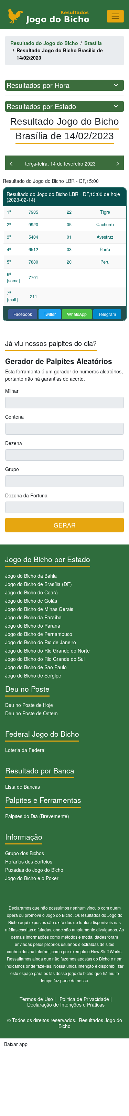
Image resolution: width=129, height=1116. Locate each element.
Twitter (50, 314)
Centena (14, 416)
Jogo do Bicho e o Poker (31, 878)
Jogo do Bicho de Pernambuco (38, 633)
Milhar (12, 390)
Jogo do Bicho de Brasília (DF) (38, 584)
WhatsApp (77, 314)
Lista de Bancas (22, 786)
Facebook (22, 314)
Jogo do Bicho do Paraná (32, 625)
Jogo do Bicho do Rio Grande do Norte (47, 650)
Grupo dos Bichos (24, 853)
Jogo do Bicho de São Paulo (36, 667)
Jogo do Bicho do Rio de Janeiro (40, 642)
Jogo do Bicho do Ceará (31, 592)
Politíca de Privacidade (84, 998)
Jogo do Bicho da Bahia (31, 575)
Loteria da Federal (25, 749)
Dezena (13, 443)
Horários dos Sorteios (28, 861)
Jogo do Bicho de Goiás (31, 600)
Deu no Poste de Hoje (29, 704)
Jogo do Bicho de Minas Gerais (39, 608)
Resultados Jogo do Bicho (90, 1023)
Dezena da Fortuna (26, 495)
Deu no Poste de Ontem (31, 713)
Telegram (107, 314)
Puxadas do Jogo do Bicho (34, 869)
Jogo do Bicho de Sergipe (33, 675)
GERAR (65, 525)
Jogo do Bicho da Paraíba (33, 617)
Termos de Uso (36, 998)
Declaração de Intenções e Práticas (66, 1004)
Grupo (12, 469)
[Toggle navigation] (115, 16)
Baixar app (16, 1043)
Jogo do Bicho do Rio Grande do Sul (45, 658)
